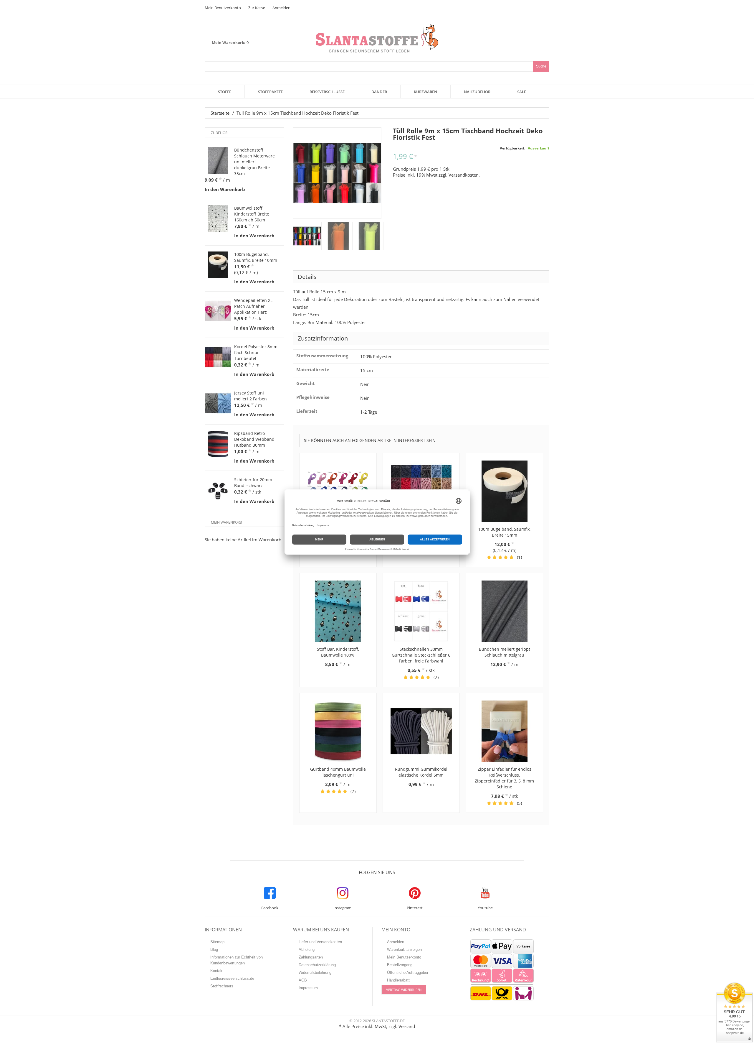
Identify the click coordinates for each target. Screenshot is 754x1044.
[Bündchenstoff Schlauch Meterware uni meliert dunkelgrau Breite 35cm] (218, 160)
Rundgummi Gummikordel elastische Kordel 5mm (421, 772)
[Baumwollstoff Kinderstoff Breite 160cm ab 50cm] (218, 218)
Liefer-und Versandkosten (320, 942)
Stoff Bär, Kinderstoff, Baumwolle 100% (338, 652)
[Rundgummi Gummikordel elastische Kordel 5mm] (421, 731)
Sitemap (217, 942)
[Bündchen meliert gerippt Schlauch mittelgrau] (504, 611)
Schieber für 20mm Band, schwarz (253, 482)
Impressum (308, 988)
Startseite (220, 113)
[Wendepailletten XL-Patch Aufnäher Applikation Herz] (218, 310)
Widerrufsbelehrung (315, 972)
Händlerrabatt (398, 980)
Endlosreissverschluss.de (232, 978)
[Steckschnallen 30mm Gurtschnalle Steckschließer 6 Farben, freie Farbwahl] (421, 611)
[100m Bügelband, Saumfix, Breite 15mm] (504, 491)
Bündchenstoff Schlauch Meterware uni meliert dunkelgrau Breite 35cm (254, 161)
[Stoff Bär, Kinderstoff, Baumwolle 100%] (338, 611)
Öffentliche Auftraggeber (407, 972)
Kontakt (217, 971)
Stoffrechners (221, 986)
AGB (303, 980)
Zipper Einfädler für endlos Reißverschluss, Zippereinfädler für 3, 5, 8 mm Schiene (504, 778)
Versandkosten (464, 175)
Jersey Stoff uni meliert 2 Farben (250, 396)
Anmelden (281, 7)
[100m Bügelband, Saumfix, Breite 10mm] (218, 264)
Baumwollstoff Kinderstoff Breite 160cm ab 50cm (251, 214)
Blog (214, 949)
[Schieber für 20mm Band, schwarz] (218, 490)
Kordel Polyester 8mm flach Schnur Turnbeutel (255, 352)
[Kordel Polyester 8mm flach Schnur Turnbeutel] (218, 357)
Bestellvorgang (399, 965)
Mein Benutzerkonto (223, 7)
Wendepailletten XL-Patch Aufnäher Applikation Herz (254, 306)
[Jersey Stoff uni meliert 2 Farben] (218, 403)
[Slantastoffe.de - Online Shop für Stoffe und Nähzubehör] (377, 38)
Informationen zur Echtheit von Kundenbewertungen (236, 960)
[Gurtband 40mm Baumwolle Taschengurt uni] (338, 731)
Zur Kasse (256, 7)
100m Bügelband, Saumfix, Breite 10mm (255, 257)
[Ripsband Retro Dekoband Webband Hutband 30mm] (218, 443)
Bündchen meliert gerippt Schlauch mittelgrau (504, 652)
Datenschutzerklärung (317, 965)
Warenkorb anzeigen (404, 949)
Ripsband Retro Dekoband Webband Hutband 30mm (254, 439)
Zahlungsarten (311, 957)
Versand (407, 1026)
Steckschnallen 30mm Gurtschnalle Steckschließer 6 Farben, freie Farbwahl (421, 655)
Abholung (307, 949)
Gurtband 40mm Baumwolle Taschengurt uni (338, 772)
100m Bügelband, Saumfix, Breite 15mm (504, 532)
